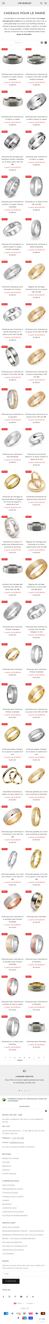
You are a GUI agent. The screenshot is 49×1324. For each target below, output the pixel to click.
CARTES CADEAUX (9, 1174)
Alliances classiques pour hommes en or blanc (12, 288)
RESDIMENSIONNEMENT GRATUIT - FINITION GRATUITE (23, 1231)
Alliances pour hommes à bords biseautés (36, 245)
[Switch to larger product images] (42, 42)
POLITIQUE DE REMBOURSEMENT (15, 1216)
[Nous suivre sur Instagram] (9, 1296)
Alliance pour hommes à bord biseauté (13, 455)
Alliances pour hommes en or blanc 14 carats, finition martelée (12, 76)
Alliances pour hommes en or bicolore (12, 415)
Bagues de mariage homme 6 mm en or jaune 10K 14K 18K (36, 289)
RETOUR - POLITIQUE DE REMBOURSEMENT (18, 1239)
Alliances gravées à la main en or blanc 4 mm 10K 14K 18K (12, 876)
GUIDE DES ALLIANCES (11, 1227)
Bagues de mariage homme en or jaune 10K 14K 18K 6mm (36, 586)
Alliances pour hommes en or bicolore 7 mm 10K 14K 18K (12, 834)
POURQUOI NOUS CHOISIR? (12, 1197)
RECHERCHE (7, 1204)
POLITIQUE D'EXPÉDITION (12, 1242)
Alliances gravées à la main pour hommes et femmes (36, 793)
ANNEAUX (6, 1170)
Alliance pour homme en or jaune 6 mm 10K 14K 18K (36, 415)
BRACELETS (6, 1166)
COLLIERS (6, 1162)
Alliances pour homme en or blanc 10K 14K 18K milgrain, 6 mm (36, 629)
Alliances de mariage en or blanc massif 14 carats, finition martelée (12, 246)
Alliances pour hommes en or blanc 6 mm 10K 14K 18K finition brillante (36, 76)
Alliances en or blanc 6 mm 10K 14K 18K (36, 203)
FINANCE (5, 1200)
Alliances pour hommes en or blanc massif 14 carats (36, 118)
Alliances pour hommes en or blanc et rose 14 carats (12, 1003)
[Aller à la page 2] (5, 1057)
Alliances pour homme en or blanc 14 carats (36, 158)
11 (38, 1058)
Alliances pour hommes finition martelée (12, 628)
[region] (24, 1078)
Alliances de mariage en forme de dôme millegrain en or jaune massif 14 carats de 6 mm (12, 500)
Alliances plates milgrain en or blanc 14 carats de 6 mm (36, 751)
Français (30, 1303)
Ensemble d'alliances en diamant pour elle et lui (36, 498)
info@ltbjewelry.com (16, 1142)
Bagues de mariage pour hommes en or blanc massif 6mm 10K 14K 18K (36, 544)
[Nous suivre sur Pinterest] (15, 1296)
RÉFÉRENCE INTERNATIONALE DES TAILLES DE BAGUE (22, 1235)
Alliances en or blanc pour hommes (12, 1043)
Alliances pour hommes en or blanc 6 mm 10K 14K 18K (12, 373)
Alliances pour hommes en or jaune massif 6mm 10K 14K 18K (36, 374)
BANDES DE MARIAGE (10, 1158)
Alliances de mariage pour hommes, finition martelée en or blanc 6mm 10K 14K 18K (12, 160)
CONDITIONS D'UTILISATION (13, 1212)
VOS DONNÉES (8, 1254)
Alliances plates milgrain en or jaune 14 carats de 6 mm (12, 751)
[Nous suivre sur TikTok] (27, 1296)
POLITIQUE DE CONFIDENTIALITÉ (14, 1246)
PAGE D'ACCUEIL (8, 1185)
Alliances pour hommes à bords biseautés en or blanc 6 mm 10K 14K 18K (12, 331)
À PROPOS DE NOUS (10, 1193)
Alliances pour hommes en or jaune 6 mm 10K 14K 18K (36, 330)
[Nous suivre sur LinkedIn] (33, 1296)
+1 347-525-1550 (17, 1138)
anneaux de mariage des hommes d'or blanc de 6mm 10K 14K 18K (12, 586)
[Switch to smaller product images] (46, 42)
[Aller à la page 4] (43, 1057)
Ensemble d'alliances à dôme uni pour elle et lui (12, 793)
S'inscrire (11, 1281)
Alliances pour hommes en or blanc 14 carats (12, 118)
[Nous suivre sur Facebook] (3, 1296)
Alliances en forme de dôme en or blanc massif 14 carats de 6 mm (36, 456)
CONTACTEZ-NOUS (9, 1208)
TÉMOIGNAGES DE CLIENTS (12, 1189)
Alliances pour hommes (12, 669)
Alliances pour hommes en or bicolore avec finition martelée (12, 919)
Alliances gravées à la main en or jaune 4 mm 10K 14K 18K (36, 876)
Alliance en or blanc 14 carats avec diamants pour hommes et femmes (12, 544)
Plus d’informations (24, 1106)
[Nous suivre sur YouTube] (21, 1296)
